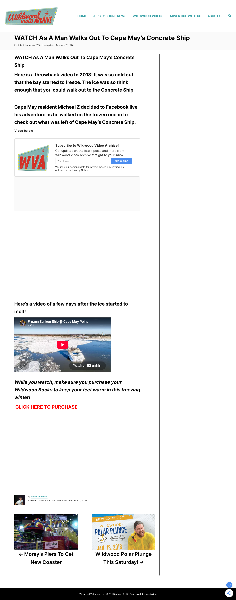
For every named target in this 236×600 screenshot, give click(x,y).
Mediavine (151, 594)
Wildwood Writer (39, 496)
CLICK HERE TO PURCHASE (46, 407)
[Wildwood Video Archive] (31, 16)
